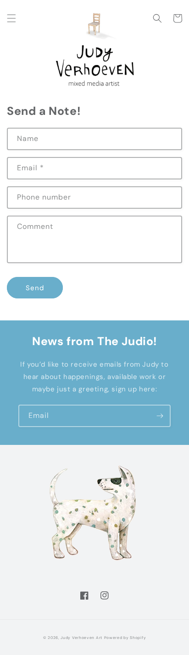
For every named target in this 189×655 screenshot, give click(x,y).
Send (35, 287)
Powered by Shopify (125, 637)
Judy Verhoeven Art (81, 637)
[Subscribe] (160, 416)
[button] (11, 18)
